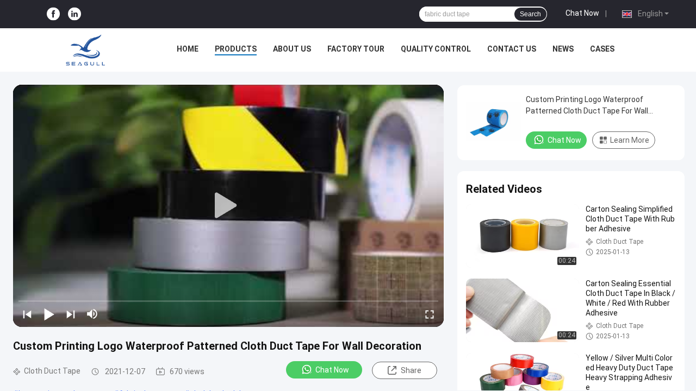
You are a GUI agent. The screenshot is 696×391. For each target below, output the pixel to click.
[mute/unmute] (92, 314)
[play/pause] (49, 314)
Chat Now (582, 13)
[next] (71, 314)
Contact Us (511, 49)
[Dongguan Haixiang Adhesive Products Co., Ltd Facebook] (53, 14)
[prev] (27, 314)
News (563, 49)
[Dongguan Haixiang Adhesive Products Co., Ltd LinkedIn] (74, 14)
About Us (292, 49)
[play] (228, 205)
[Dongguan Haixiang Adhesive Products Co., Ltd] (85, 50)
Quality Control (436, 49)
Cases (602, 49)
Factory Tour (355, 49)
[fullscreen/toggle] (429, 314)
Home (187, 49)
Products (236, 49)
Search (530, 14)
